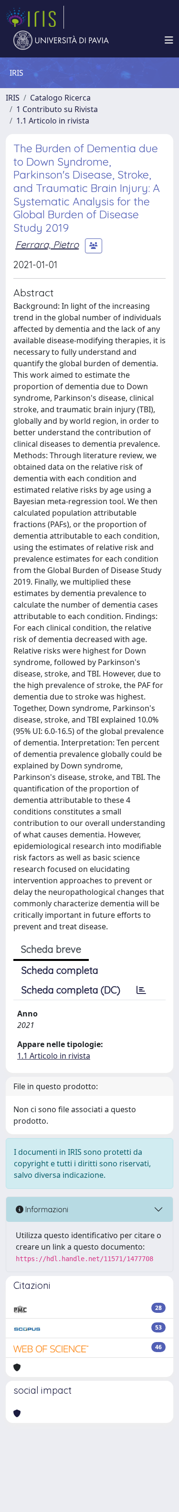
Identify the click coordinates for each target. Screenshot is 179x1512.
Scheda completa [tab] (59, 970)
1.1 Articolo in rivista (52, 120)
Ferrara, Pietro (47, 244)
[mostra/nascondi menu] (169, 40)
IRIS (13, 97)
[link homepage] (35, 17)
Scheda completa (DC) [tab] (70, 990)
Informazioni (45, 1209)
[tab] (141, 990)
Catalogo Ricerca (60, 97)
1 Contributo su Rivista (57, 109)
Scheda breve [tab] (51, 949)
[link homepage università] (61, 40)
